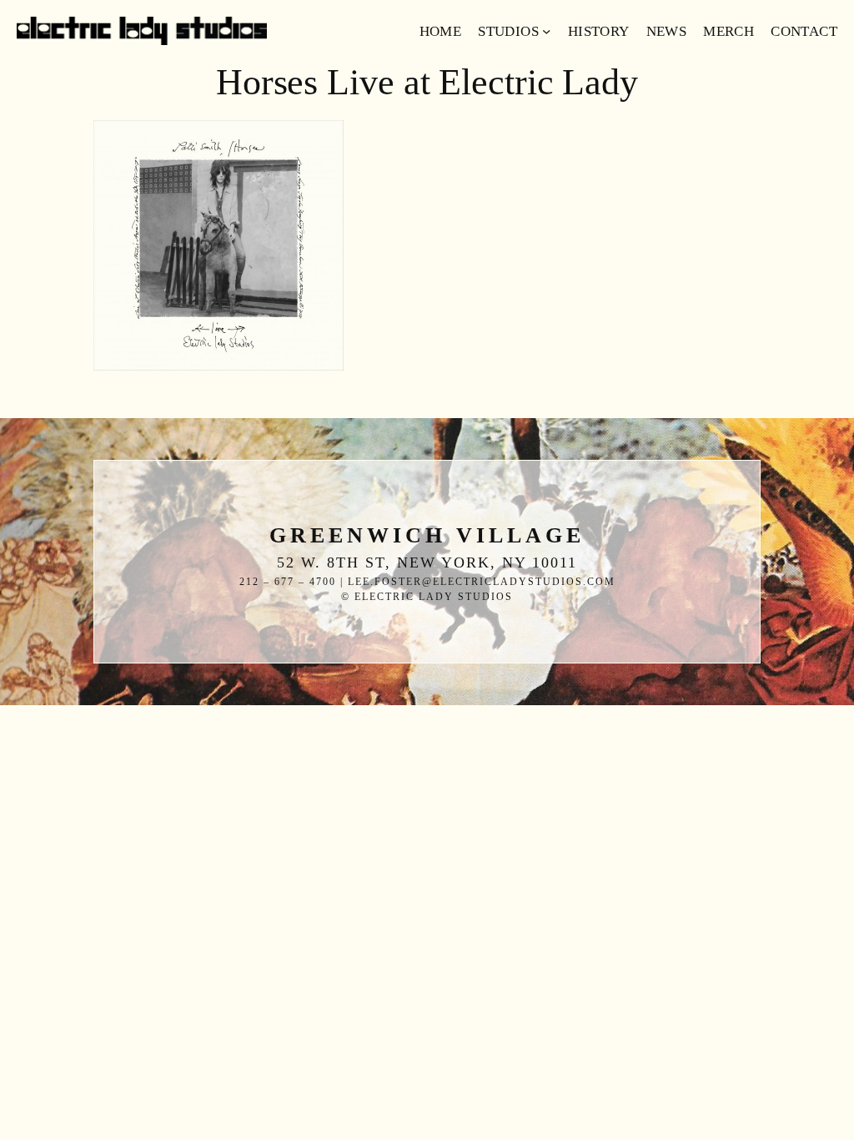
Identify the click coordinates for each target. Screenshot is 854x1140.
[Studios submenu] (546, 31)
